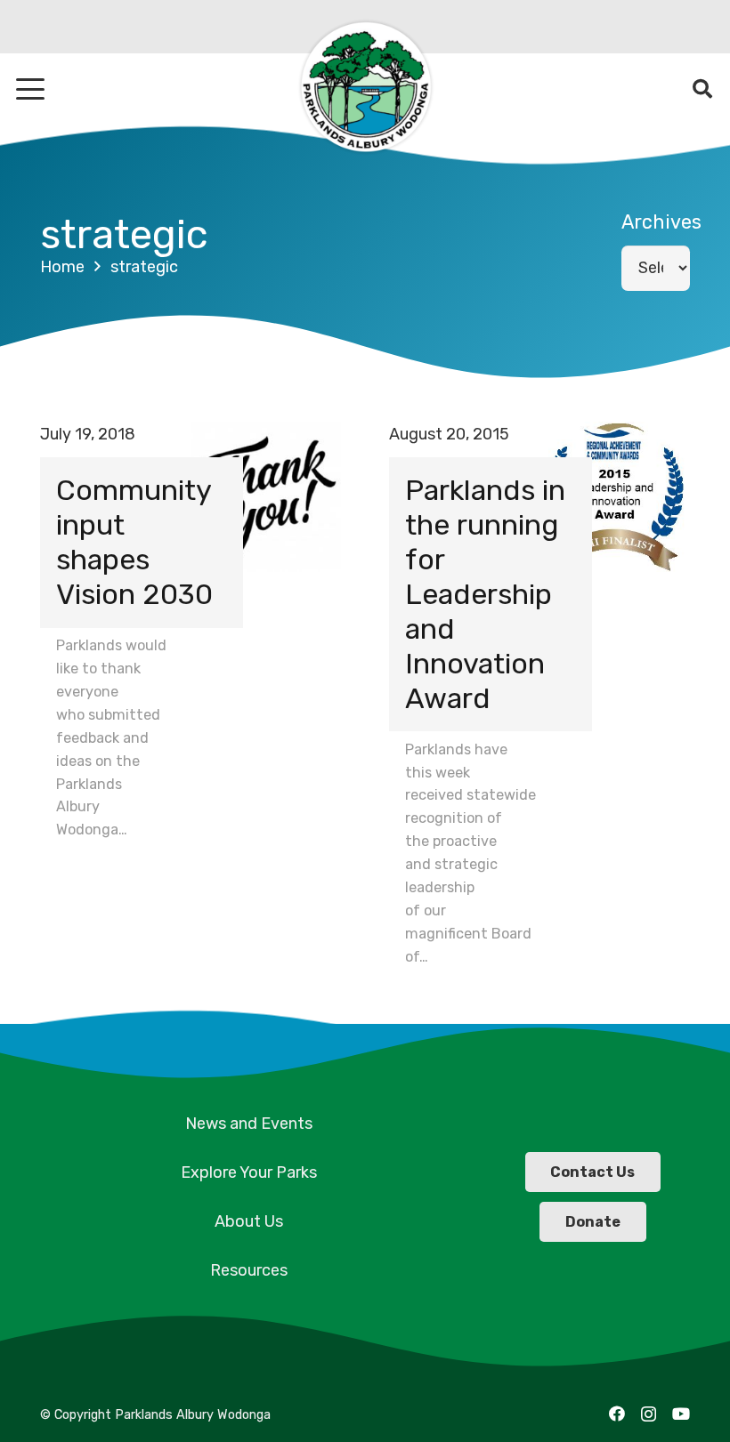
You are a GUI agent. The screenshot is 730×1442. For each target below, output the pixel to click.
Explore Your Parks (249, 1172)
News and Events (248, 1123)
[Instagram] (648, 1414)
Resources (249, 1270)
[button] (31, 89)
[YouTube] (681, 1414)
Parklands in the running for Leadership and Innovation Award (485, 593)
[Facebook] (617, 1414)
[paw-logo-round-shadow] (365, 89)
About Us (249, 1221)
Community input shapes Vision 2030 (134, 542)
